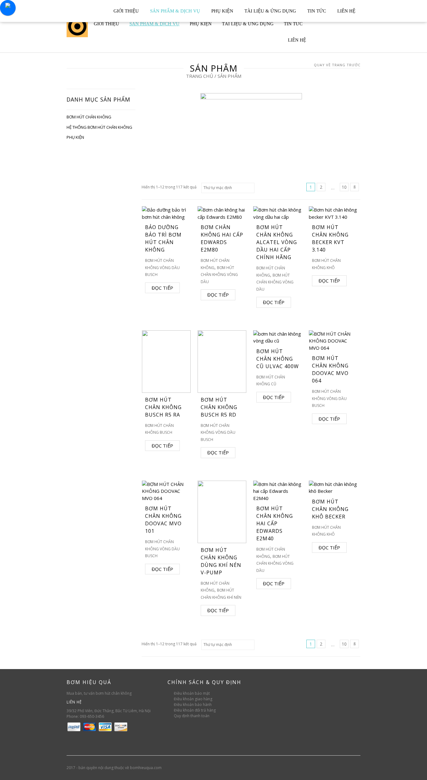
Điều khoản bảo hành (193, 704)
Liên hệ (346, 10)
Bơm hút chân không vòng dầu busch (162, 267)
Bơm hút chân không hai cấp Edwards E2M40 (274, 523)
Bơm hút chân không (89, 117)
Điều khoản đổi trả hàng (195, 710)
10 (344, 187)
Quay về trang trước (337, 64)
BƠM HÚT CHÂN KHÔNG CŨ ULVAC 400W (277, 359)
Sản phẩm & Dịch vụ (175, 10)
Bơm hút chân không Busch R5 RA (163, 407)
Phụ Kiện (222, 10)
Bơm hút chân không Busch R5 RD (219, 407)
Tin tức (316, 10)
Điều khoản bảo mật (192, 693)
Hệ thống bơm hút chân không (99, 127)
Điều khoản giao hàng (193, 699)
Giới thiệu (126, 10)
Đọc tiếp (162, 288)
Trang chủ (199, 76)
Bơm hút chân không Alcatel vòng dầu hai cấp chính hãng (276, 242)
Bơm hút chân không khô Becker (330, 509)
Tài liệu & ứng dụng (270, 10)
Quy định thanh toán (191, 715)
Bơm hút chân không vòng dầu (219, 274)
